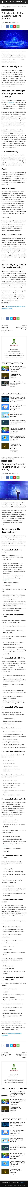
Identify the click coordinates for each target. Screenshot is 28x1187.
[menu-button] (3, 2)
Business (4, 385)
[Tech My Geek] (2, 22)
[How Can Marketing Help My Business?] (5, 415)
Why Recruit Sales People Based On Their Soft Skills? (17, 383)
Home (2, 6)
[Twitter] (11, 26)
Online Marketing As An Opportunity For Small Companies (18, 437)
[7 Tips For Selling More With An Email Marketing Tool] (5, 407)
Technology (11, 10)
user (10, 248)
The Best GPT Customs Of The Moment (15, 375)
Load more (13, 451)
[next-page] (5, 389)
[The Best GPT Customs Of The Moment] (5, 376)
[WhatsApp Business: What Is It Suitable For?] (5, 422)
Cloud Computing (9, 6)
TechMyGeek (21, 1182)
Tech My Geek (8, 22)
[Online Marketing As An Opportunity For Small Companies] (5, 438)
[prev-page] (2, 389)
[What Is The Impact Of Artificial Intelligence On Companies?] (5, 368)
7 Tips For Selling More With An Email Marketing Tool (17, 406)
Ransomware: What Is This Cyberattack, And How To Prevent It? (17, 398)
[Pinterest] (14, 26)
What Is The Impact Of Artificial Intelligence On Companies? (18, 368)
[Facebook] (7, 26)
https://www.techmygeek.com (14, 351)
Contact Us (22, 1185)
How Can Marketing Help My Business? (16, 413)
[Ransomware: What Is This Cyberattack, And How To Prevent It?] (5, 399)
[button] (26, 2)
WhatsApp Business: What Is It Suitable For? (18, 421)
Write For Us (16, 1185)
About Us (10, 1185)
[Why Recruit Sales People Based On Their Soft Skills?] (5, 383)
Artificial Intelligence (4, 378)
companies (11, 102)
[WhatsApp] (18, 26)
